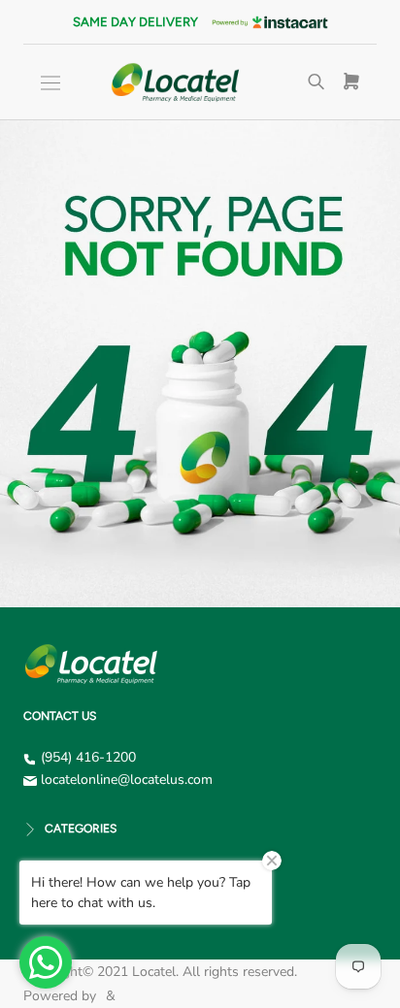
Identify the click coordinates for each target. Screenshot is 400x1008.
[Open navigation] (50, 83)
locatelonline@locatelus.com (127, 779)
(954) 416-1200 (88, 757)
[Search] (316, 82)
